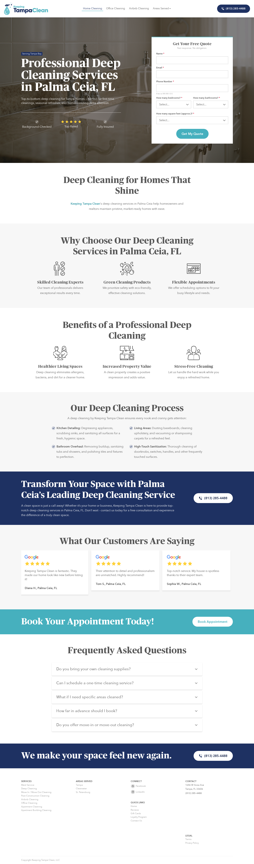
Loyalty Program (139, 817)
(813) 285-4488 (236, 8)
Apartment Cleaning (31, 807)
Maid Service (27, 785)
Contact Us (136, 821)
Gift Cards (136, 813)
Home (134, 806)
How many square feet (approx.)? (175, 113)
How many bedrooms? (169, 98)
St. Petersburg (83, 792)
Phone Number (165, 81)
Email (160, 67)
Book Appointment (213, 622)
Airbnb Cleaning (139, 8)
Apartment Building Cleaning (36, 810)
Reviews (135, 810)
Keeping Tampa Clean (85, 204)
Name (160, 53)
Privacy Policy (192, 843)
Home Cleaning (92, 8)
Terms (188, 839)
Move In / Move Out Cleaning (36, 792)
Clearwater (81, 788)
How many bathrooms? (206, 98)
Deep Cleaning (29, 788)
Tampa (79, 785)
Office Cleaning (115, 8)
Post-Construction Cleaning (35, 796)
